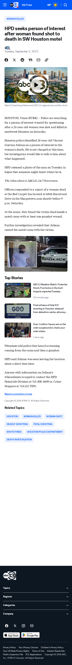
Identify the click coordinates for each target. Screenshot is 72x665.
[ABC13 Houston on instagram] (23, 625)
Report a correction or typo (18, 394)
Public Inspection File (13, 654)
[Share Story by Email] (38, 60)
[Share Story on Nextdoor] (30, 60)
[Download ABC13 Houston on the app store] (11, 635)
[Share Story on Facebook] (6, 60)
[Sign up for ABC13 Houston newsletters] (31, 625)
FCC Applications (34, 654)
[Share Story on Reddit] (22, 60)
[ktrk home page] (9, 575)
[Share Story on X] (14, 60)
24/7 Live (27, 5)
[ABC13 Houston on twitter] (15, 625)
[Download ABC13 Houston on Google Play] (30, 635)
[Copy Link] (46, 60)
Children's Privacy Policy (52, 647)
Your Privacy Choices (28, 647)
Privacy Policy (9, 647)
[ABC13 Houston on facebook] (6, 625)
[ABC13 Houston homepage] (14, 5)
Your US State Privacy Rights (16, 651)
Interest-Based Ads (56, 651)
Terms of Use (38, 651)
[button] (5, 4)
